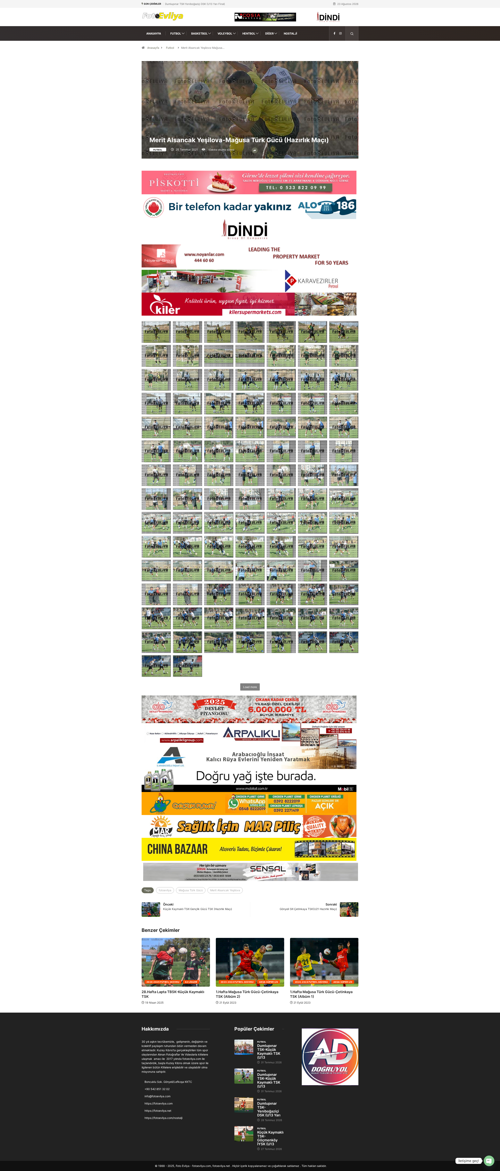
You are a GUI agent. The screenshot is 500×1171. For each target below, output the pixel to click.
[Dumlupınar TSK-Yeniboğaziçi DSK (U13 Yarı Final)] (243, 1104)
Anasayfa (153, 33)
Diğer (269, 33)
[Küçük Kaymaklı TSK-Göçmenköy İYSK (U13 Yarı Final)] (243, 1133)
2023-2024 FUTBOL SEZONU (162, 982)
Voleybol (225, 33)
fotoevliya (165, 890)
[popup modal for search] (352, 33)
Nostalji (290, 33)
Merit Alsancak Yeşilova (225, 890)
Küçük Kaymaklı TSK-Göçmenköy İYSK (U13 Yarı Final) (197, 3)
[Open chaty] (489, 1161)
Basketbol (199, 33)
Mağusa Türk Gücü (191, 890)
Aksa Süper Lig (194, 982)
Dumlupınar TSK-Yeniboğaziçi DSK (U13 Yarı (268, 1109)
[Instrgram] (340, 33)
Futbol (175, 33)
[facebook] (334, 33)
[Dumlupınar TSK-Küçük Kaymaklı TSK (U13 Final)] (243, 1047)
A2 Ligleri (265, 982)
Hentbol (248, 33)
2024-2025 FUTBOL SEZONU (237, 982)
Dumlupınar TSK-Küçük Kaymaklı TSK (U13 (268, 1051)
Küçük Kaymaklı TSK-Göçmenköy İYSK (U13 (270, 1138)
